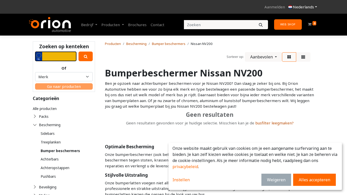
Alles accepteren (314, 180)
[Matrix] (289, 57)
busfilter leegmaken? (274, 122)
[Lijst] (303, 57)
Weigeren (276, 180)
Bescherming (49, 124)
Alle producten (45, 108)
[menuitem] (137, 25)
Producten (113, 43)
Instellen (181, 180)
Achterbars (50, 159)
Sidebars (48, 133)
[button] (263, 57)
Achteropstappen (55, 167)
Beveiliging (47, 187)
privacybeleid (185, 166)
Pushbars (48, 176)
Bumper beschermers (60, 150)
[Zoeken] (261, 24)
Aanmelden (274, 6)
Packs (44, 116)
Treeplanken (51, 142)
